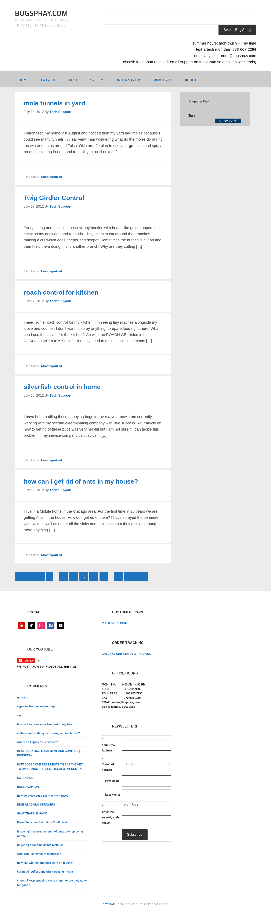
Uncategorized (51, 176)
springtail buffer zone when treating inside (45, 871)
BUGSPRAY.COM (41, 13)
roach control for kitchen (61, 292)
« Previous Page (30, 576)
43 (84, 576)
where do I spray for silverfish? (37, 742)
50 (118, 576)
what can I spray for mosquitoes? (39, 853)
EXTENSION (25, 777)
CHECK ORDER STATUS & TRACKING (126, 653)
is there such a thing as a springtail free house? (48, 733)
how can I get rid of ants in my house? (81, 481)
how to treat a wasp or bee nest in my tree (44, 724)
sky (19, 715)
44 (94, 576)
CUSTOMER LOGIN (114, 623)
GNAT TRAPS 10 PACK (32, 813)
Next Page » (136, 576)
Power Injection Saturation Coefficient (42, 822)
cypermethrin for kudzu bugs (36, 706)
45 (104, 576)
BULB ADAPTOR (28, 786)
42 (73, 576)
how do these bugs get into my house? (42, 795)
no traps (22, 697)
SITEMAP (108, 904)
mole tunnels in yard (54, 103)
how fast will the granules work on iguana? (45, 862)
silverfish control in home (62, 386)
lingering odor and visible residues (40, 844)
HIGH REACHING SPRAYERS (36, 804)
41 (63, 576)
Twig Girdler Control (54, 197)
